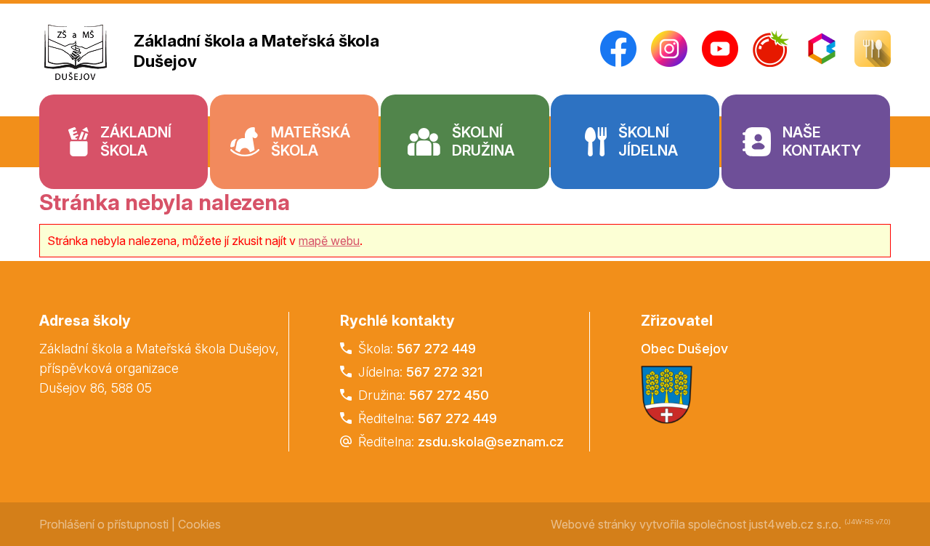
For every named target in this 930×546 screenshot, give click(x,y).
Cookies (199, 524)
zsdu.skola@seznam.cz (491, 441)
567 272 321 (444, 372)
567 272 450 (449, 395)
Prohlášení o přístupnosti (104, 524)
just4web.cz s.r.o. (795, 524)
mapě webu (329, 240)
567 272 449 (436, 348)
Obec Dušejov (684, 348)
